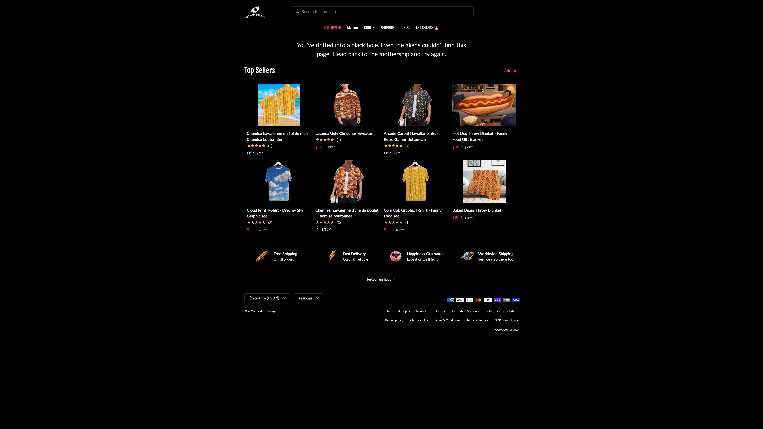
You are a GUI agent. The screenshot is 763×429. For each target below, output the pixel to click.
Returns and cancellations (502, 311)
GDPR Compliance (507, 320)
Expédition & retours (465, 311)
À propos (404, 311)
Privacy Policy (419, 320)
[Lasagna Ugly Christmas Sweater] (347, 105)
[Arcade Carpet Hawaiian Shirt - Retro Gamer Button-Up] (416, 105)
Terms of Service (477, 320)
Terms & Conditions (447, 320)
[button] (516, 12)
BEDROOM (387, 27)
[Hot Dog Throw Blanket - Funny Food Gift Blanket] (484, 105)
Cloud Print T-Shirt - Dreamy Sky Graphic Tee (275, 213)
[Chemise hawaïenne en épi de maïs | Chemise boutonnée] (279, 105)
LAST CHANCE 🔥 (426, 27)
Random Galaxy (265, 311)
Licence (441, 311)
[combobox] (382, 11)
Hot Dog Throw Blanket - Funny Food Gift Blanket (479, 136)
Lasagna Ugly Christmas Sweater (343, 133)
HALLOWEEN (332, 27)
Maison (352, 27)
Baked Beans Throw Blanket (476, 210)
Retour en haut (379, 279)
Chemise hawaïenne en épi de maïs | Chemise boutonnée (278, 136)
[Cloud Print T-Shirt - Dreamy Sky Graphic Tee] (279, 181)
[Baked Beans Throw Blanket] (484, 181)
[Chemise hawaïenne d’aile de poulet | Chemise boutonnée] (347, 181)
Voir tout (511, 70)
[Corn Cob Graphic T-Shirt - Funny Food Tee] (416, 181)
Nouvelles (423, 311)
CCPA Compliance (507, 329)
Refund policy (394, 320)
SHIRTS (369, 27)
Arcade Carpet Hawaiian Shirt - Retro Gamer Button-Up (411, 136)
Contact (387, 311)
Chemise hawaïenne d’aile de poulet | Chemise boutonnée (346, 213)
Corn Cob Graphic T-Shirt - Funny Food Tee (412, 213)
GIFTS (405, 27)
